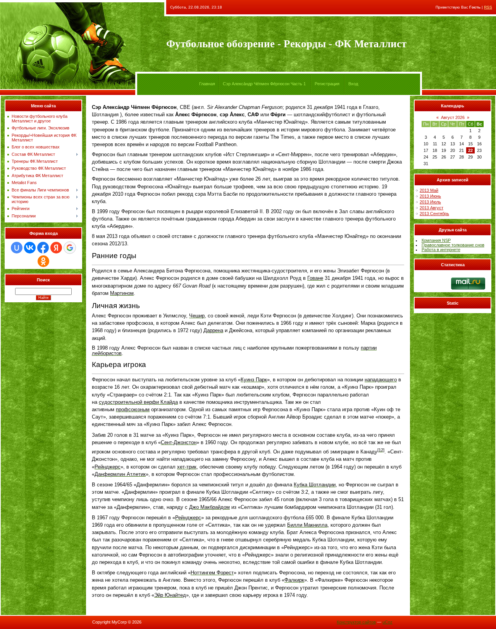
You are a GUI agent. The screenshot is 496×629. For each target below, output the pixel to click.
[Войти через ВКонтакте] (30, 247)
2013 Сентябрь (434, 213)
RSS (488, 7)
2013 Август (431, 207)
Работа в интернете (441, 249)
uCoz (387, 622)
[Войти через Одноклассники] (43, 261)
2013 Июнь (430, 196)
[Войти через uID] (16, 247)
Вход (353, 83)
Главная (207, 83)
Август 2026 (453, 117)
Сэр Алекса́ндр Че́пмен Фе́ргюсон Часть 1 (264, 83)
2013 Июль (430, 202)
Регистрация (327, 83)
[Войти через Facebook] (43, 247)
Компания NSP (436, 240)
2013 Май (429, 190)
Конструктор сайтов (356, 622)
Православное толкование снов (453, 245)
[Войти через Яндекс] (56, 247)
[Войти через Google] (70, 247)
